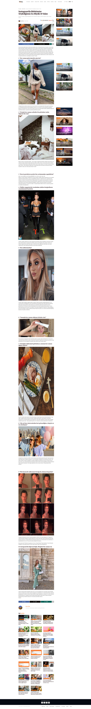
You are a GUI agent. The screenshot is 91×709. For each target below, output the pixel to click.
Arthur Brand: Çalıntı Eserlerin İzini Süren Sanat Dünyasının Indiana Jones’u (36, 693)
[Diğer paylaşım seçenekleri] (53, 44)
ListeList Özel (37, 1)
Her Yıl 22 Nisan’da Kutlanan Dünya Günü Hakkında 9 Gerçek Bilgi (36, 634)
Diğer (55, 1)
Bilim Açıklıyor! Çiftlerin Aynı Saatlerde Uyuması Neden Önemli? (23, 693)
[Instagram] (68, 1)
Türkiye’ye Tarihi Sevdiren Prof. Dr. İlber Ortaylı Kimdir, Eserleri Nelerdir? (23, 657)
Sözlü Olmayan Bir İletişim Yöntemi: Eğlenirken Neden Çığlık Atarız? (23, 681)
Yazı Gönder (60, 1)
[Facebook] (42, 702)
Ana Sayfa (28, 1)
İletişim (71, 706)
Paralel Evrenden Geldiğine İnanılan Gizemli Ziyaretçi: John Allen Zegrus (23, 645)
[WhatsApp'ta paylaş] (51, 44)
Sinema (48, 1)
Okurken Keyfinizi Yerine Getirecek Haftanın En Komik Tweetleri (36, 657)
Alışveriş (41, 1)
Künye (47, 706)
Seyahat (52, 1)
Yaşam (45, 1)
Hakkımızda (43, 706)
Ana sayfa (19, 8)
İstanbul (45, 619)
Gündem (32, 1)
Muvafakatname (58, 706)
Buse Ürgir (22, 20)
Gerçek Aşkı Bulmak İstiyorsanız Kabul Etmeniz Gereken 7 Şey (48, 681)
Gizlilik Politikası (52, 706)
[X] (66, 1)
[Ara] (72, 2)
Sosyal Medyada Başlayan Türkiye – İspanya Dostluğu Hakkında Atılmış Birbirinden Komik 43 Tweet (23, 670)
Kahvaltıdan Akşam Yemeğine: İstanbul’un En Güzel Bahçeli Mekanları (48, 622)
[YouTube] (69, 1)
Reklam (67, 706)
